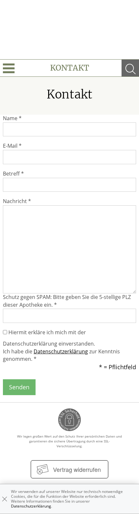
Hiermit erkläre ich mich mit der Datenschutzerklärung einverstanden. (49, 338)
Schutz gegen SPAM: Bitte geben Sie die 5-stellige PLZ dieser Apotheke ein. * (67, 300)
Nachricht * (17, 201)
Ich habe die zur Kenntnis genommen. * (61, 355)
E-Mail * (12, 145)
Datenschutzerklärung (61, 351)
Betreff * (13, 173)
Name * (12, 118)
